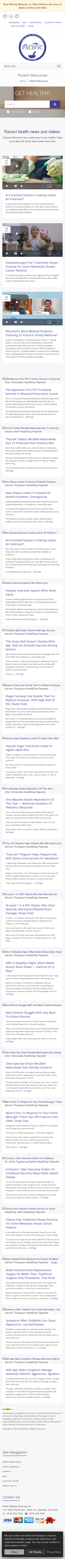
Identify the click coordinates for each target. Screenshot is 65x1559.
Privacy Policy (9, 1486)
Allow (14, 1552)
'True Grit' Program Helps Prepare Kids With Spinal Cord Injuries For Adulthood (32, 856)
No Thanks (35, 1552)
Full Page (29, 417)
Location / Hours (53, 22)
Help (24, 22)
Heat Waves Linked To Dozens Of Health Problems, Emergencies (28, 495)
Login (30, 26)
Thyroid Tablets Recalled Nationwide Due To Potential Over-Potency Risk (31, 441)
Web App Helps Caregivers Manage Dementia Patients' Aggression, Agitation (32, 1372)
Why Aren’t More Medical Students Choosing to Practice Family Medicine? (32, 333)
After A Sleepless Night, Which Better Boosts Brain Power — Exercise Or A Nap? (30, 967)
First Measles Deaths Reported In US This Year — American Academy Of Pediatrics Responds (30, 803)
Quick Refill (36, 22)
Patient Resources (11, 1462)
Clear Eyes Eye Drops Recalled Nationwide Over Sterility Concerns (29, 1065)
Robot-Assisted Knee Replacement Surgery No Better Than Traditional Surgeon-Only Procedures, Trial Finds (30, 1274)
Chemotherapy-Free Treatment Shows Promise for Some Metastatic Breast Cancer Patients (32, 266)
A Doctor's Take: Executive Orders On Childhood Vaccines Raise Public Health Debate (32, 1173)
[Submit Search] (55, 104)
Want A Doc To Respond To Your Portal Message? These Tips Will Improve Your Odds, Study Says (32, 1117)
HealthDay (23, 1428)
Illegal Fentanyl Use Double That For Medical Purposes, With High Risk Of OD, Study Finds (30, 700)
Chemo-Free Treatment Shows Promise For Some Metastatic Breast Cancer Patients (31, 1223)
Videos (36, 111)
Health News (18, 111)
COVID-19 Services (10, 1467)
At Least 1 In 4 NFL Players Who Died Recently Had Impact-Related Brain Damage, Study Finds (30, 909)
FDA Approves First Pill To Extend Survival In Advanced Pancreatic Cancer (32, 392)
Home (23, 80)
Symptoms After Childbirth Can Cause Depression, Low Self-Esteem (30, 1322)
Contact (6, 1471)
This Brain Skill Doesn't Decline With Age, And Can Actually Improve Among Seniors (31, 645)
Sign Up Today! (18, 26)
